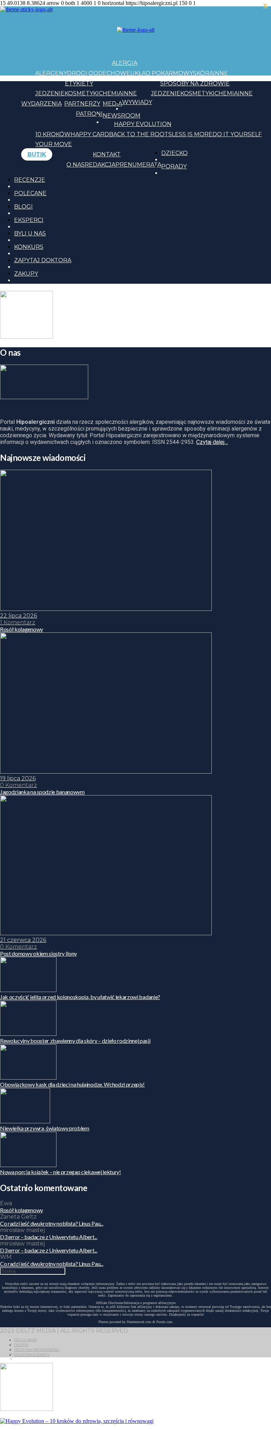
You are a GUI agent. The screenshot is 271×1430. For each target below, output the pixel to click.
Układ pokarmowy (161, 73)
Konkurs (28, 247)
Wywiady (137, 102)
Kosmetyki (82, 93)
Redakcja (100, 164)
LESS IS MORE (192, 134)
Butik (37, 154)
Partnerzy (82, 103)
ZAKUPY (26, 273)
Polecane (30, 193)
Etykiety (79, 83)
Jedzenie (50, 93)
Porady (174, 166)
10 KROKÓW (53, 134)
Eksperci (28, 220)
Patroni (89, 113)
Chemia (110, 93)
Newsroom (121, 115)
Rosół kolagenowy (21, 1210)
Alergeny (51, 73)
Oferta (21, 1344)
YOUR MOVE (53, 144)
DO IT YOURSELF (237, 134)
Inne (220, 73)
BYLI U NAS (30, 233)
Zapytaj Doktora (42, 260)
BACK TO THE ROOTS (140, 134)
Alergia (124, 63)
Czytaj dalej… (212, 442)
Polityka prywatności (37, 1349)
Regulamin (25, 1340)
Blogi (23, 206)
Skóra (203, 73)
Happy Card (90, 134)
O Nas (75, 164)
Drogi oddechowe (98, 73)
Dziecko (174, 153)
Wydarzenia (41, 103)
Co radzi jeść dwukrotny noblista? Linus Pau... (51, 1223)
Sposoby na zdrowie (195, 83)
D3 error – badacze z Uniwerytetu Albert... (48, 1236)
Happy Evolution (142, 124)
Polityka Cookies (31, 1354)
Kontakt (107, 154)
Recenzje (29, 179)
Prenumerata (138, 164)
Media (112, 103)
